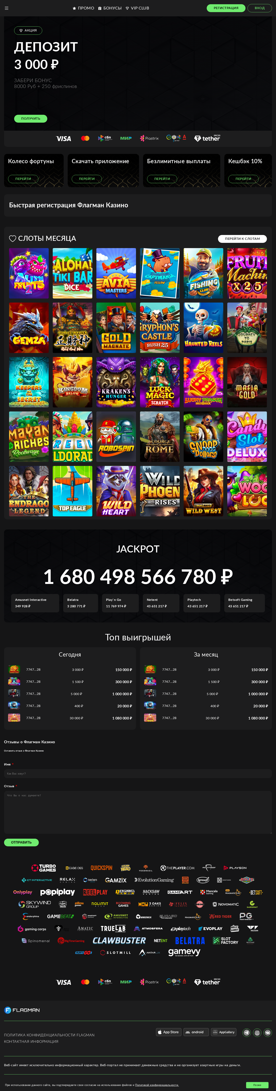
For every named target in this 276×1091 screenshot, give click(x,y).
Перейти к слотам (242, 238)
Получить (30, 118)
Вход (260, 8)
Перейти (23, 179)
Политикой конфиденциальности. (157, 1085)
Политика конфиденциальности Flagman (49, 1035)
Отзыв (9, 786)
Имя (7, 764)
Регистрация (226, 8)
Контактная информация (31, 1042)
